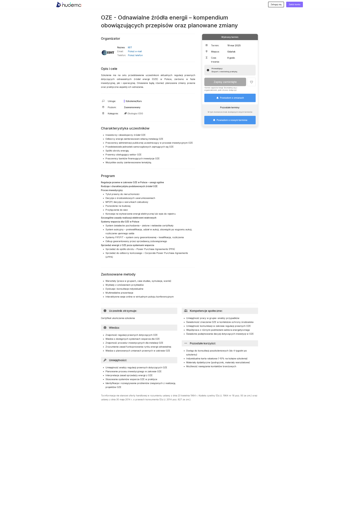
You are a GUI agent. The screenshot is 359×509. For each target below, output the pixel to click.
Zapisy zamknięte (225, 82)
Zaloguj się (276, 4)
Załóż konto (294, 4)
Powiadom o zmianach (232, 97)
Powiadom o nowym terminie (232, 120)
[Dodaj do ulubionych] (251, 82)
